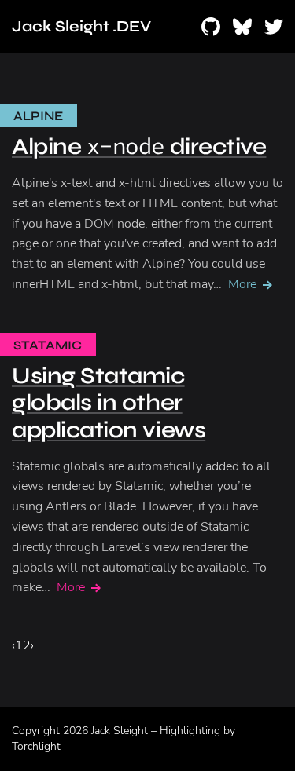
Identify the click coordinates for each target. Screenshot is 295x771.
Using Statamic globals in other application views (108, 403)
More (242, 284)
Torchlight (36, 746)
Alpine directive (139, 146)
